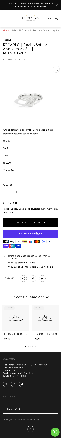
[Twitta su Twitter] (42, 278)
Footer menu (10, 396)
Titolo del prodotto (15, 334)
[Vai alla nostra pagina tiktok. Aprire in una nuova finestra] (22, 384)
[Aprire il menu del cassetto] (4, 19)
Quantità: (8, 185)
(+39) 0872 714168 (16, 376)
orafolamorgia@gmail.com (22, 373)
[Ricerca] (49, 19)
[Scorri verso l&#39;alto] (30, 429)
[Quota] (23, 278)
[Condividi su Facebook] (33, 278)
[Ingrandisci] (56, 69)
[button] (25, 346)
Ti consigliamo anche (30, 297)
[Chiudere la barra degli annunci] (56, 5)
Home (6, 30)
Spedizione (24, 209)
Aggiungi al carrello (30, 222)
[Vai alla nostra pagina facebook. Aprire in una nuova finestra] (6, 384)
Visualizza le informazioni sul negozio (30, 267)
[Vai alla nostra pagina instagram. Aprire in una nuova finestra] (14, 384)
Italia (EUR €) (14, 409)
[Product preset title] (15, 318)
